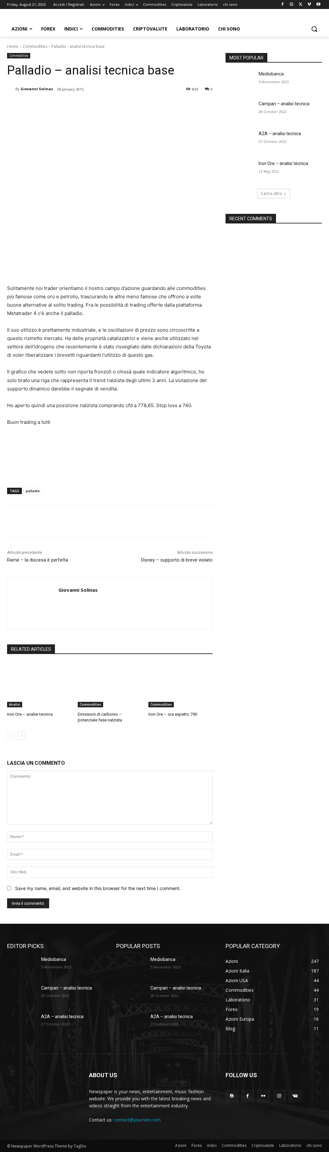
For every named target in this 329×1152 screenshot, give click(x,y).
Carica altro (271, 193)
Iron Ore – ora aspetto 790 (172, 714)
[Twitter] (300, 4)
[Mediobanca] (240, 81)
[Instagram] (291, 4)
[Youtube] (318, 4)
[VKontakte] (295, 1096)
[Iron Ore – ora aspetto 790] (180, 684)
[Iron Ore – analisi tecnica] (39, 684)
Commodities (34, 46)
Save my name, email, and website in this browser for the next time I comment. (98, 888)
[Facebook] (282, 4)
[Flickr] (263, 1096)
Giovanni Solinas (37, 88)
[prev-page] (11, 735)
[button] (314, 29)
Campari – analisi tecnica (284, 103)
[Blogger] (232, 1096)
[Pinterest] (82, 105)
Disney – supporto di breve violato (177, 560)
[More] (113, 105)
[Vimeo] (309, 4)
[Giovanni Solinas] (11, 89)
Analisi (14, 704)
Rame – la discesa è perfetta (37, 560)
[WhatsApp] (97, 105)
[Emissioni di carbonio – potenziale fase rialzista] (110, 684)
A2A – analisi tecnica (280, 133)
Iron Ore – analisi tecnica (30, 714)
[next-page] (21, 735)
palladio (33, 490)
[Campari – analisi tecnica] (240, 111)
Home (12, 46)
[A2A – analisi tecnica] (240, 141)
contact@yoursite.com (137, 1120)
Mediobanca (271, 73)
